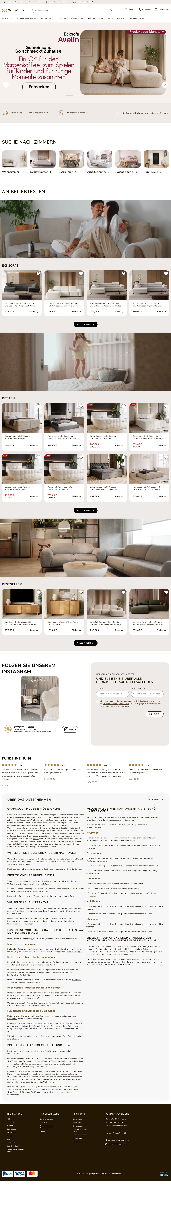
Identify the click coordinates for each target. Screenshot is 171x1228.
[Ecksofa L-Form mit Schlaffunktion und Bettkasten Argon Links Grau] (149, 285)
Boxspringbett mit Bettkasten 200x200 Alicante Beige (103, 437)
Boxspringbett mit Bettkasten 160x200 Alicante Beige (60, 488)
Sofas (43, 825)
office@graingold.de (119, 1126)
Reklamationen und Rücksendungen (47, 1127)
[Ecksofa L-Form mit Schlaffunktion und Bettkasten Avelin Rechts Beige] (107, 604)
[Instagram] (41, 698)
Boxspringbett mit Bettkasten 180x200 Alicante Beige (18, 488)
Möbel (5, 18)
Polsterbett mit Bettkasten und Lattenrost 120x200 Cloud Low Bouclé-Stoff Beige (146, 488)
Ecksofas (55, 825)
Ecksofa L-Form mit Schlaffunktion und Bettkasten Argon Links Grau (148, 304)
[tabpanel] (85, 62)
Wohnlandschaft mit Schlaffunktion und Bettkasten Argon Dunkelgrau (20, 304)
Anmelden (154, 714)
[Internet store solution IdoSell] (164, 1174)
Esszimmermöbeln (74, 952)
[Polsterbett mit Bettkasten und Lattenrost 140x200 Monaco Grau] (64, 418)
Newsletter (77, 1142)
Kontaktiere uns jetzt (95, 959)
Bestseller (77, 18)
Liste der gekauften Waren (80, 1130)
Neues (63, 18)
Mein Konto (79, 1114)
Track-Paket (44, 1122)
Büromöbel (12, 1018)
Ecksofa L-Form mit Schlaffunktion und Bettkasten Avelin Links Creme (62, 304)
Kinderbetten (25, 975)
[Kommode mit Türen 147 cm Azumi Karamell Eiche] (64, 604)
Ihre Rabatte (77, 1138)
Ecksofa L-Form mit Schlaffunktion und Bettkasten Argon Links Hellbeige (106, 304)
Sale (110, 18)
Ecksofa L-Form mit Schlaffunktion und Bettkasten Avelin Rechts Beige (105, 623)
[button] (6, 85)
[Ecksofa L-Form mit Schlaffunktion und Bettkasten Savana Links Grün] (149, 604)
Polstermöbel (13, 1051)
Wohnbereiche (25, 18)
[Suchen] (111, 10)
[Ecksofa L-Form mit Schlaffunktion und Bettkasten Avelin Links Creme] (64, 285)
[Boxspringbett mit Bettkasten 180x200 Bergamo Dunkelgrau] (107, 469)
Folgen (31, 726)
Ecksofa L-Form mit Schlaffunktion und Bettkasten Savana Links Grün (148, 623)
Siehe (32, 311)
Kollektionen (95, 18)
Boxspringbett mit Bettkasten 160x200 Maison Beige (18, 437)
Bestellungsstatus (47, 1119)
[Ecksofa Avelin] (85, 62)
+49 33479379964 (116, 1122)
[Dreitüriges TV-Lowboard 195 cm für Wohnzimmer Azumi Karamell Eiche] (22, 604)
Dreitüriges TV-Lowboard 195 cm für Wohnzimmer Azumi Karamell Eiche (21, 623)
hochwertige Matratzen (67, 995)
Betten (36, 838)
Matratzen (46, 18)
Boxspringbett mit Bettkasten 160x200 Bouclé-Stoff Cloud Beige (148, 437)
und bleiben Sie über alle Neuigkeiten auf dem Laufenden (124, 680)
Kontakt (43, 1131)
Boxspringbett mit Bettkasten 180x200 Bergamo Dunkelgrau (103, 488)
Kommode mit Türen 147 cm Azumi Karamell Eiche (62, 623)
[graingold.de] (13, 10)
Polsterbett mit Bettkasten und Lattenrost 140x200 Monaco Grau (62, 437)
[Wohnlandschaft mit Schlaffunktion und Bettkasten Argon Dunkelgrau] (22, 285)
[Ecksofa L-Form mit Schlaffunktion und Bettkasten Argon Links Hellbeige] (107, 285)
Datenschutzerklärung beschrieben (116, 704)
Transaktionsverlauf (80, 1135)
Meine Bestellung (49, 1114)
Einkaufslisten (78, 1126)
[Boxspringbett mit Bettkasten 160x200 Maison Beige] (22, 418)
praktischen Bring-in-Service (68, 869)
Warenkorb (77, 1122)
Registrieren (77, 1119)
